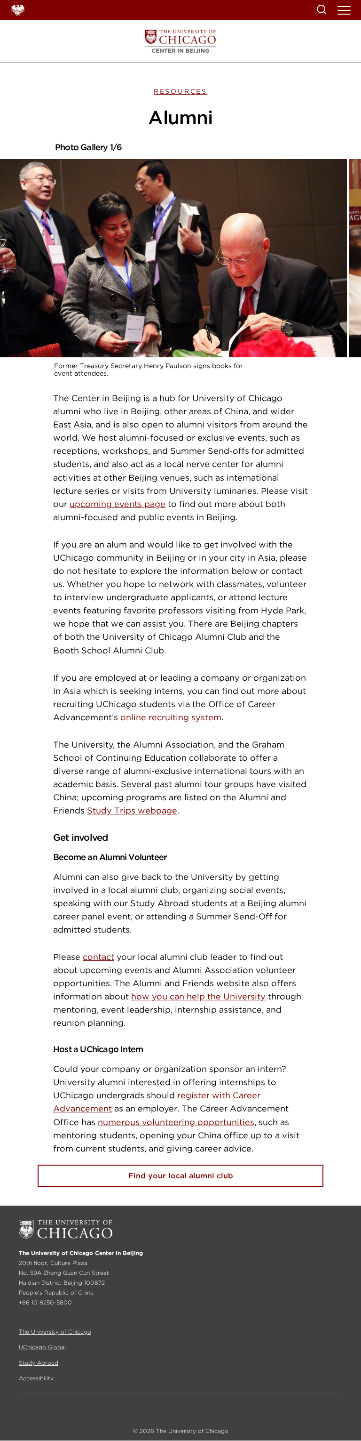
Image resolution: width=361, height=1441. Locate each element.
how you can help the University (198, 996)
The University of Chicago (55, 1331)
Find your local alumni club (180, 1175)
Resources (180, 91)
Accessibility (36, 1378)
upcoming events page (117, 504)
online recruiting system (170, 717)
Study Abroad (38, 1362)
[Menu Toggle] (344, 13)
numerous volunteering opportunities (176, 1122)
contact (98, 957)
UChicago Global (42, 1347)
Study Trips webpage (132, 810)
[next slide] (320, 200)
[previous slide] (40, 200)
